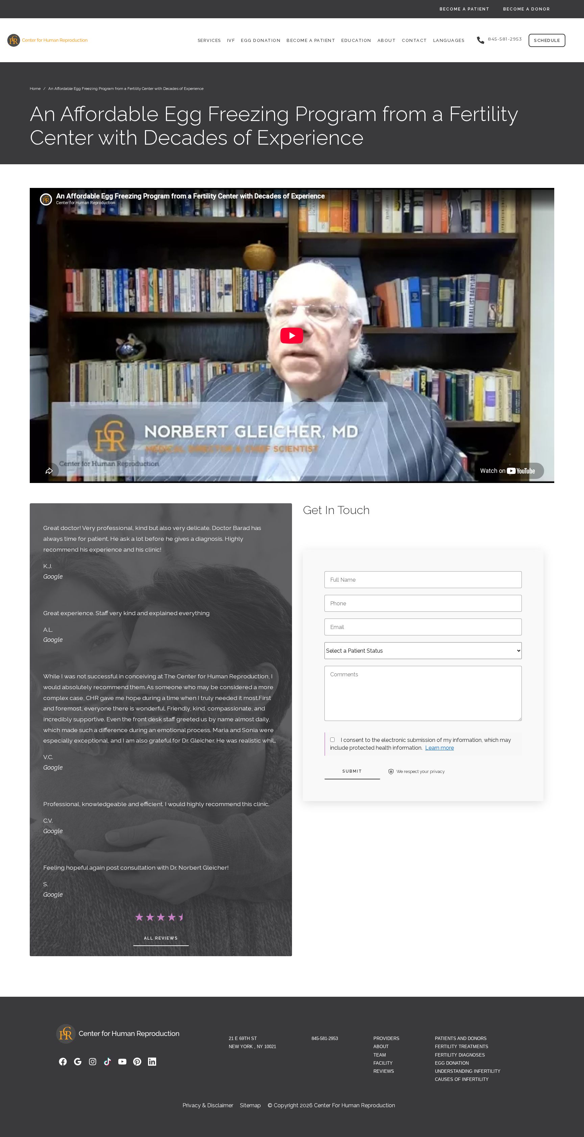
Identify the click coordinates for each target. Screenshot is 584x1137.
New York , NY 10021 (252, 1046)
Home (35, 88)
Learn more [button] (439, 748)
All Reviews (161, 938)
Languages (449, 40)
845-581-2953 (505, 39)
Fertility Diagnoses (460, 1055)
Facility (383, 1063)
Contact (414, 40)
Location (239, 1028)
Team (379, 1055)
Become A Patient (465, 9)
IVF (231, 40)
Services (209, 40)
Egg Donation (261, 40)
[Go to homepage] (74, 40)
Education (356, 40)
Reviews (383, 1071)
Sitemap (250, 1106)
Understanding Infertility (468, 1071)
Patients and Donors (461, 1038)
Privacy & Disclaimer (207, 1106)
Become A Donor (526, 9)
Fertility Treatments (461, 1046)
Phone (319, 1028)
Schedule (547, 40)
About (387, 40)
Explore (382, 1028)
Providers (386, 1038)
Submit (352, 771)
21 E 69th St (243, 1038)
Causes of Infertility (462, 1079)
